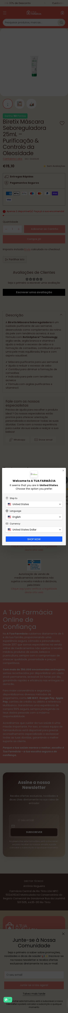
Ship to (13, 498)
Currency (15, 523)
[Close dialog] (63, 470)
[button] (7, 1000)
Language (15, 510)
